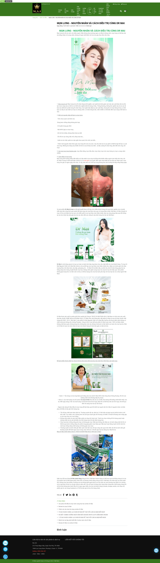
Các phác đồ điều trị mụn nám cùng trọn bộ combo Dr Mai (76, 504)
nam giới (86, 160)
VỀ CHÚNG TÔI (66, 11)
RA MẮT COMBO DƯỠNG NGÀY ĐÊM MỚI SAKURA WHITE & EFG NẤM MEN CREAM (83, 515)
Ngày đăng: (60, 26)
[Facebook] (63, 495)
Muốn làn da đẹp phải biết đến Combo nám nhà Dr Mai (75, 520)
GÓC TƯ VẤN (90, 11)
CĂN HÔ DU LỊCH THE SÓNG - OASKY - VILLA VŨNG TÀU (108, 11)
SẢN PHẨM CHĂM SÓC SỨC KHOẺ (78, 11)
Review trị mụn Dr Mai (65, 506)
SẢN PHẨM (72, 11)
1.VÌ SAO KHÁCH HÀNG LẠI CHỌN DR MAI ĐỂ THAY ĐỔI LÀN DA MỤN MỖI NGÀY (82, 517)
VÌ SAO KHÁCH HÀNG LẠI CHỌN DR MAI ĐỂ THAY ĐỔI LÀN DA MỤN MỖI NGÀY (82, 512)
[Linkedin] (70, 495)
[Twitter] (67, 495)
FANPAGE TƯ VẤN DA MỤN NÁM (101, 11)
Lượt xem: (73, 26)
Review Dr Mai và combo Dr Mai (68, 523)
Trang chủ (60, 11)
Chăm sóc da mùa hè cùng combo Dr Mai (71, 509)
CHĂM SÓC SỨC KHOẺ (84, 11)
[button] (125, 11)
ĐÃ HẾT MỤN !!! (95, 11)
